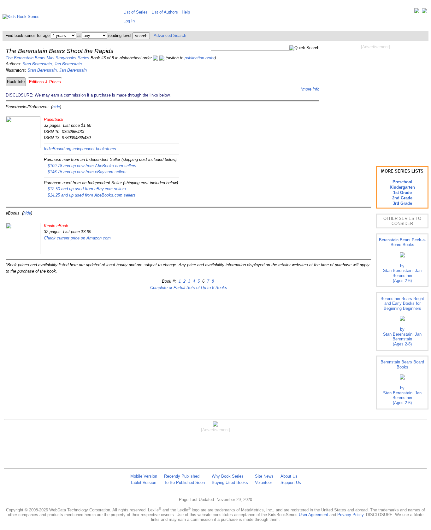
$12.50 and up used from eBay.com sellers (87, 188)
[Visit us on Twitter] (416, 12)
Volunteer (263, 482)
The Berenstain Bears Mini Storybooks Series (47, 58)
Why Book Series (228, 476)
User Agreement (313, 514)
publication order (200, 58)
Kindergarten (402, 187)
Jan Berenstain (68, 64)
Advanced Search (170, 35)
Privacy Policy (350, 514)
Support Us (290, 482)
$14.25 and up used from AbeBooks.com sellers (92, 195)
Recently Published (181, 476)
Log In (129, 21)
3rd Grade (402, 203)
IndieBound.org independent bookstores (80, 148)
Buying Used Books (230, 482)
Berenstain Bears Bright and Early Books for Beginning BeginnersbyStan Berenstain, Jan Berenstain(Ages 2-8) (402, 321)
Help (186, 12)
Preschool (402, 182)
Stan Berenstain (37, 64)
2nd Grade (402, 198)
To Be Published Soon (184, 482)
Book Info (16, 81)
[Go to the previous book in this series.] (155, 58)
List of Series (135, 12)
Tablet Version (143, 482)
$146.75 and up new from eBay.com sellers (87, 171)
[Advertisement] (375, 100)
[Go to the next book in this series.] (161, 58)
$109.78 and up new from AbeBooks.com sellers (92, 165)
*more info (310, 89)
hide (56, 106)
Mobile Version (143, 476)
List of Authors (164, 12)
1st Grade (402, 192)
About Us (289, 476)
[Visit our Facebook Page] (424, 12)
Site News (264, 476)
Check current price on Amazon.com (77, 238)
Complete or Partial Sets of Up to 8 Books (188, 287)
